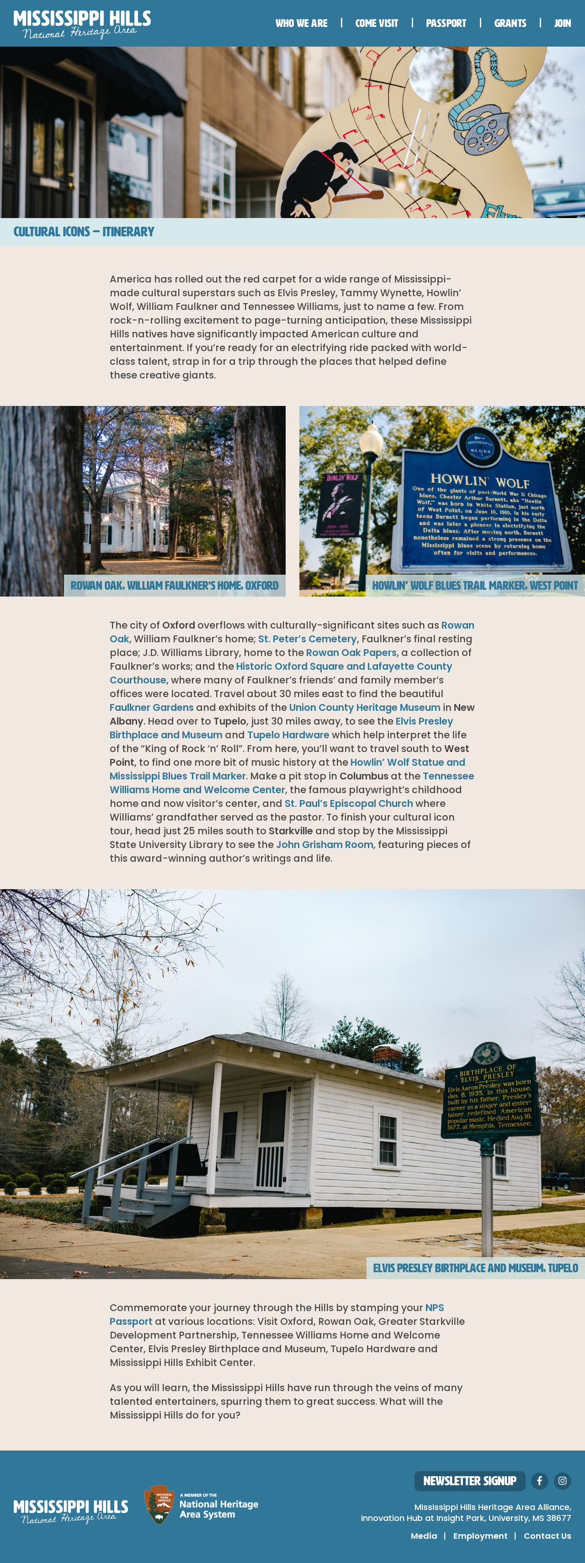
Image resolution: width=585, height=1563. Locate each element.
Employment (480, 1537)
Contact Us (547, 1537)
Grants (511, 23)
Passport (446, 23)
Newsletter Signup (470, 1481)
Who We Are (302, 23)
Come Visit (377, 23)
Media (424, 1537)
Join (562, 23)
